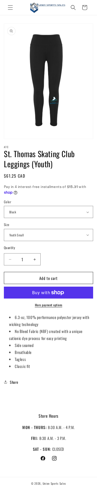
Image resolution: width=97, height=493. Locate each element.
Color (7, 201)
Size (6, 224)
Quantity (9, 247)
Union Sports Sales (54, 483)
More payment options (48, 305)
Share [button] (14, 382)
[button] (10, 7)
